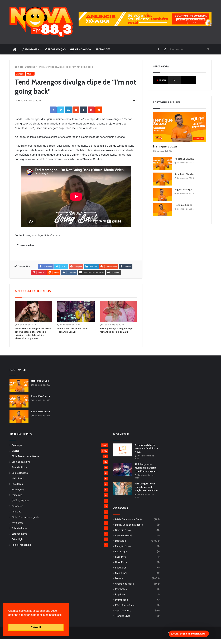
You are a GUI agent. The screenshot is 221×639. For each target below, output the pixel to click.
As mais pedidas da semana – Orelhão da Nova (146, 448)
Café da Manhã (20, 500)
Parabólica (17, 506)
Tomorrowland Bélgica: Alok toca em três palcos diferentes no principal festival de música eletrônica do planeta (33, 333)
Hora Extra (17, 522)
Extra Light (17, 539)
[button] (8, 619)
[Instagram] (165, 49)
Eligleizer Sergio (184, 189)
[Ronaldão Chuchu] (162, 163)
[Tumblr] (83, 109)
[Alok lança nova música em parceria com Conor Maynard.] (122, 469)
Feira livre (17, 495)
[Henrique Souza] (162, 209)
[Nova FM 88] (41, 22)
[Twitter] (60, 109)
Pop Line (16, 511)
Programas (31, 49)
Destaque (30, 66)
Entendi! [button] (36, 627)
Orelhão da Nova (21, 461)
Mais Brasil (17, 478)
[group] (145, 19)
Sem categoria (20, 472)
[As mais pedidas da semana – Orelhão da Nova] (122, 449)
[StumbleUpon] (76, 109)
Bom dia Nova (19, 467)
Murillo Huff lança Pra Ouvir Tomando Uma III (72, 330)
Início (20, 66)
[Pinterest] (91, 109)
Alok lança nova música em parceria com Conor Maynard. (146, 468)
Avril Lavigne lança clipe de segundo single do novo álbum (146, 487)
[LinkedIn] (68, 109)
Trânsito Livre (19, 528)
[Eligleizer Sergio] (162, 194)
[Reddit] (98, 109)
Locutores (17, 484)
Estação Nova (19, 533)
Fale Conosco (82, 49)
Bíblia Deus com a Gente (25, 456)
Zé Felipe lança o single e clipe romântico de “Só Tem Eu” (116, 330)
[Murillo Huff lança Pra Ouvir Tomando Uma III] (76, 311)
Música (30, 74)
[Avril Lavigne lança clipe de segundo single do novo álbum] (122, 488)
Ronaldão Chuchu (184, 158)
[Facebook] (159, 49)
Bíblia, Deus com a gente (25, 517)
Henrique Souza (165, 146)
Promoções (103, 49)
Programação (56, 49)
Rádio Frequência (21, 544)
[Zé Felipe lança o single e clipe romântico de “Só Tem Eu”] (118, 311)
